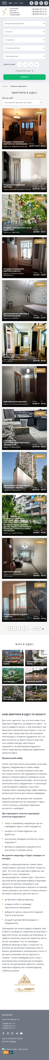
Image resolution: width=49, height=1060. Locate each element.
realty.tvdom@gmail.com (11, 1019)
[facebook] (31, 3)
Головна (4, 86)
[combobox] (24, 32)
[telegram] (46, 3)
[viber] (41, 3)
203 (38, 629)
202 (34, 629)
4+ (37, 64)
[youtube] (21, 1033)
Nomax (13, 1041)
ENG (21, 3)
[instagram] (36, 3)
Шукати (24, 77)
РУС (15, 3)
